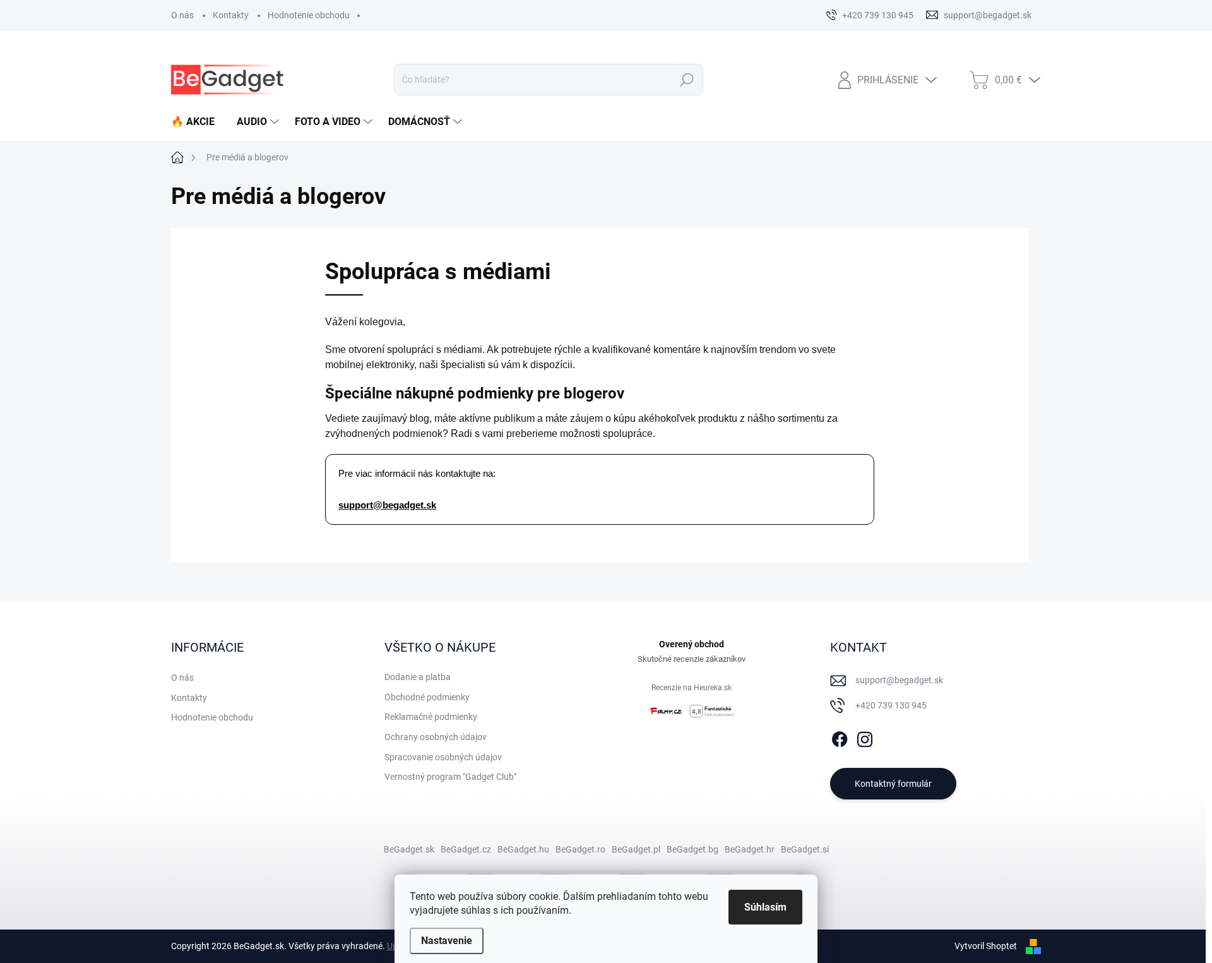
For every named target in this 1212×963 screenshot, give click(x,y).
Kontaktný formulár (893, 784)
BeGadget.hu (523, 849)
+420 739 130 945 (891, 705)
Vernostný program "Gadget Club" (450, 777)
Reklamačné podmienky (430, 717)
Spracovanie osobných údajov (443, 757)
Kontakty (231, 15)
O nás (182, 15)
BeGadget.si (805, 849)
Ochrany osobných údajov (435, 737)
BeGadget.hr (750, 849)
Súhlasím (765, 907)
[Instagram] (864, 736)
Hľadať (687, 80)
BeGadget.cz (466, 849)
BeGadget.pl (636, 849)
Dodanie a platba (417, 677)
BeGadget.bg (692, 849)
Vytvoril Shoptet (985, 946)
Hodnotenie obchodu (309, 15)
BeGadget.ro (580, 849)
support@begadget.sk (387, 505)
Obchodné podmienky (427, 697)
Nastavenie (446, 941)
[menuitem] (197, 122)
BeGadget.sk (409, 849)
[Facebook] (839, 736)
